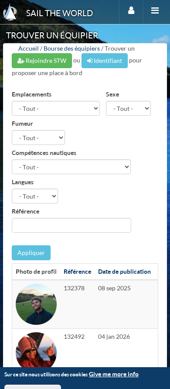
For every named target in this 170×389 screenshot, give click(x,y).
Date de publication (124, 271)
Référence (25, 211)
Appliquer (31, 252)
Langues (23, 182)
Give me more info (114, 374)
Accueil (28, 48)
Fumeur (22, 123)
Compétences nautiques (44, 152)
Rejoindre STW (45, 60)
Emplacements (31, 94)
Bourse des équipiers (72, 48)
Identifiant (107, 60)
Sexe (112, 94)
